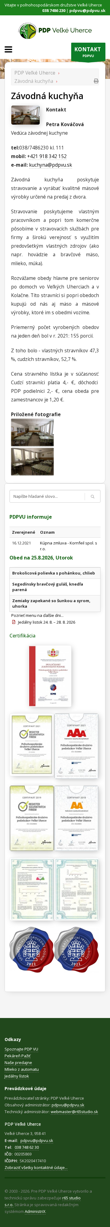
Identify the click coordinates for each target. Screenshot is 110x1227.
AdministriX (35, 1211)
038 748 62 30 (27, 1147)
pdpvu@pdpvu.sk (87, 10)
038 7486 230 (53, 10)
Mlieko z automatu (22, 1069)
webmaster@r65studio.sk (74, 1111)
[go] (93, 496)
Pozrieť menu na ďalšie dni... (37, 615)
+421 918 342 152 (47, 156)
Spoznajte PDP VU (21, 1049)
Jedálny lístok (17, 1076)
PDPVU (87, 52)
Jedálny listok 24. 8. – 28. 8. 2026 (45, 622)
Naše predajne (18, 1062)
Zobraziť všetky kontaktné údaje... (36, 1167)
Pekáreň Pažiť (18, 1056)
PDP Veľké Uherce (34, 72)
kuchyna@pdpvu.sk (50, 164)
